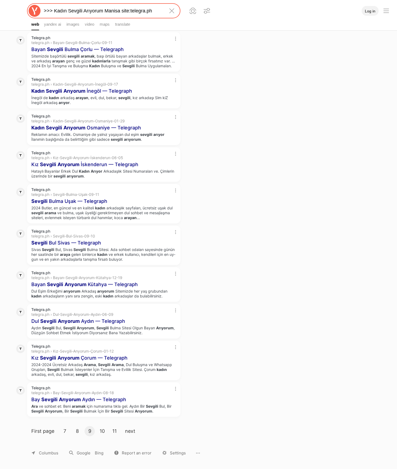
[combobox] (103, 11)
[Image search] (193, 11)
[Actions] (175, 38)
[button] (133, 453)
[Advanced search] (207, 11)
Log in (370, 11)
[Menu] (386, 10)
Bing (99, 452)
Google (83, 452)
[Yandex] (35, 11)
